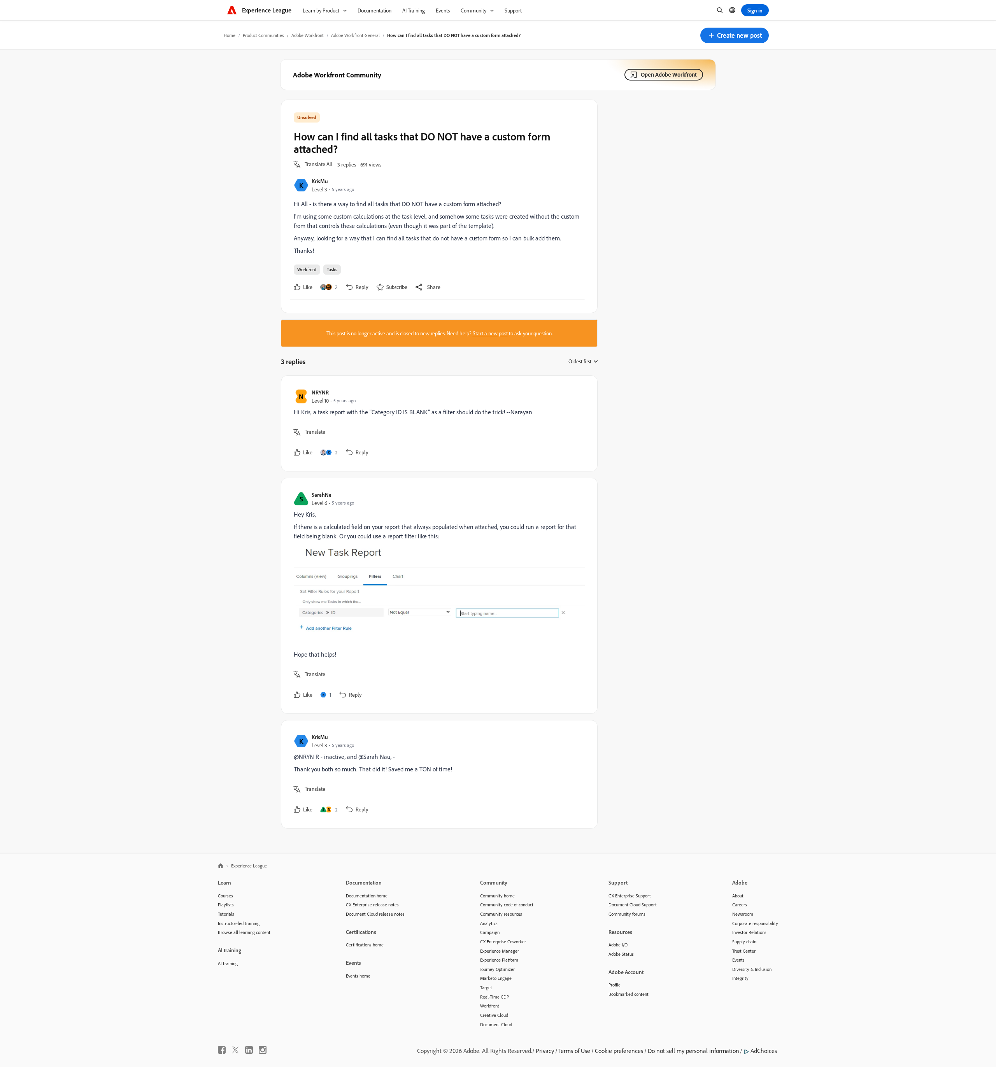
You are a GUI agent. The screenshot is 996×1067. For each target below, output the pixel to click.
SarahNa (321, 494)
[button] (734, 35)
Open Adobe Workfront (669, 74)
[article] (437, 423)
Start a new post (490, 333)
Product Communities (263, 35)
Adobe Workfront (307, 35)
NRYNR (320, 392)
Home (229, 35)
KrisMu (320, 181)
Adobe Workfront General (355, 35)
